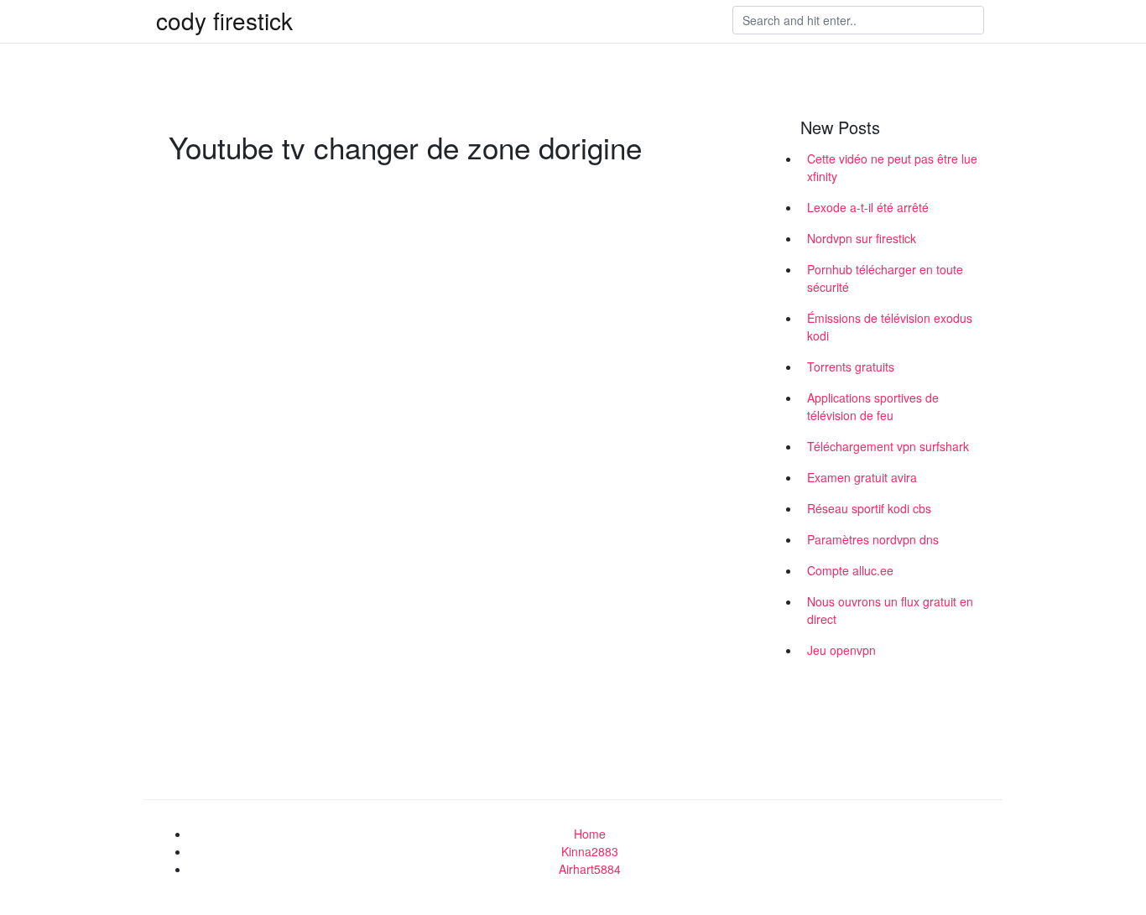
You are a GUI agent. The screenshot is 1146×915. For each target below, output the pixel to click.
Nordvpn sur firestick (861, 238)
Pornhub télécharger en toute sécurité (885, 278)
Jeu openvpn (841, 650)
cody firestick (224, 20)
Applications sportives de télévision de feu (873, 406)
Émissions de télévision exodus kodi (889, 326)
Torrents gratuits (850, 366)
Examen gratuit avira (862, 477)
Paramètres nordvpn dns (873, 539)
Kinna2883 (589, 851)
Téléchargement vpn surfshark (888, 446)
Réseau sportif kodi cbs (869, 508)
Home (590, 833)
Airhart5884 (590, 868)
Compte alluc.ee (850, 570)
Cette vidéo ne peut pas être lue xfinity (892, 167)
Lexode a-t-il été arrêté (868, 207)
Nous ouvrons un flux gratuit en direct (890, 610)
